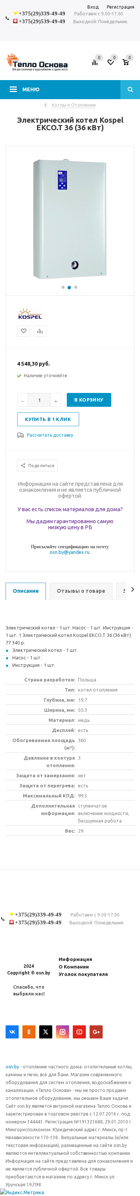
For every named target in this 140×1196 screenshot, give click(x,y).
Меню (31, 89)
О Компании (74, 966)
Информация (75, 959)
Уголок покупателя (83, 974)
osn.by (13, 1066)
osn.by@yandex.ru (70, 552)
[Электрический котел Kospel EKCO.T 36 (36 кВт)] (70, 281)
